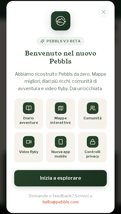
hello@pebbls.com (61, 201)
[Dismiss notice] (103, 12)
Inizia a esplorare (60, 178)
